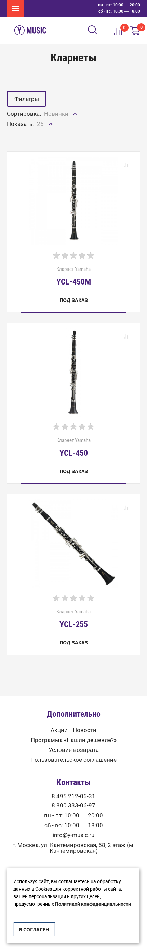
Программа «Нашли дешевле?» (74, 740)
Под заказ (73, 300)
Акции (59, 730)
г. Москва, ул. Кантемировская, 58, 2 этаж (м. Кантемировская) (73, 848)
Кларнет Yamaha (73, 276)
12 (40, 138)
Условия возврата (74, 750)
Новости (84, 730)
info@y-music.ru (73, 835)
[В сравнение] (126, 165)
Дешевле (57, 128)
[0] (135, 31)
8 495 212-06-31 (73, 796)
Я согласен (34, 929)
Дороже (55, 141)
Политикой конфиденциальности (93, 904)
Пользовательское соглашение (73, 760)
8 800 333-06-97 (73, 805)
